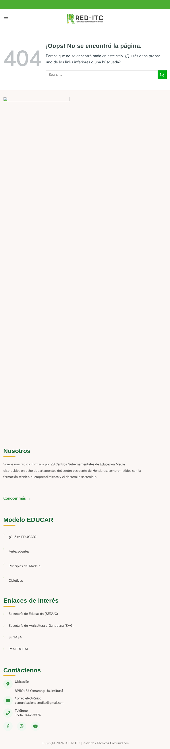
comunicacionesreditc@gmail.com (39, 702)
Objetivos (16, 580)
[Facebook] (8, 726)
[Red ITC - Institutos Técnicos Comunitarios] (85, 19)
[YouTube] (35, 726)
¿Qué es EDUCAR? (23, 537)
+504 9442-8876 (28, 715)
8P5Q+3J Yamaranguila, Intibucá (39, 691)
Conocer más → (17, 498)
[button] (6, 18)
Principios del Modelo (24, 566)
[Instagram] (21, 726)
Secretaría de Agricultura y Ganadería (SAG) (41, 625)
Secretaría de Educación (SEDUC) (33, 613)
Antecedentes (19, 551)
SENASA (15, 637)
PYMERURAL (19, 649)
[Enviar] (162, 74)
